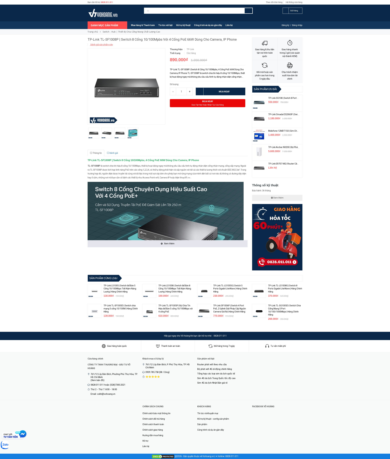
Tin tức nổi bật (165, 25)
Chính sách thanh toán (153, 424)
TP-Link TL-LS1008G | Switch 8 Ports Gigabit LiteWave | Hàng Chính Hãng (285, 288)
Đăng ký (285, 25)
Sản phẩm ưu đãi (265, 89)
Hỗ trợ (145, 441)
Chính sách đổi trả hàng (153, 419)
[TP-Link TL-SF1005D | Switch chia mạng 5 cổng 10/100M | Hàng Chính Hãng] (94, 311)
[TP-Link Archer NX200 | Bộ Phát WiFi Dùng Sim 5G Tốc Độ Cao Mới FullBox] (259, 152)
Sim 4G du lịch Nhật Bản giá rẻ (212, 382)
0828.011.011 (107, 2)
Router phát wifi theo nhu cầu (212, 364)
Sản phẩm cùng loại (103, 278)
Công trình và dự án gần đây (208, 25)
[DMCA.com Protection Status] (163, 456)
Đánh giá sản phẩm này (101, 44)
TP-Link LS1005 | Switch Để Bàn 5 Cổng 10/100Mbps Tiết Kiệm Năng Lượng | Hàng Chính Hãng (120, 288)
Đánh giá (113, 153)
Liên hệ (229, 25)
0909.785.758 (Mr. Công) (157, 372)
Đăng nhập (297, 25)
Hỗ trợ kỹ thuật (183, 25)
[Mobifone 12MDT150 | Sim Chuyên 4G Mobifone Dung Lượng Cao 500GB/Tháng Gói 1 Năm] (259, 135)
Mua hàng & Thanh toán (143, 25)
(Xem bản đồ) (97, 380)
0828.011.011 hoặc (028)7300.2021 (108, 384)
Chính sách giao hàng (152, 430)
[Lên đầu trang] (382, 441)
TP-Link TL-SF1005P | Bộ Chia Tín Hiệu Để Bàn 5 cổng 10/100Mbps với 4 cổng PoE (175, 308)
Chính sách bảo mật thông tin (156, 413)
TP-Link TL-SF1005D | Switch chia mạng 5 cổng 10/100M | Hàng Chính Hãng (121, 308)
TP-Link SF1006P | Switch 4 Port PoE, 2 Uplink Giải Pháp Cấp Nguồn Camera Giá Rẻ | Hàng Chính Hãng (229, 308)
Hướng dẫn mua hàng (152, 435)
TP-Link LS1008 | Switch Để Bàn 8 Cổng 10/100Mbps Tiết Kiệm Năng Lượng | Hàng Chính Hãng (174, 288)
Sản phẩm (202, 424)
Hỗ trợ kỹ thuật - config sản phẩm (213, 419)
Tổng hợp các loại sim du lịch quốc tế (216, 373)
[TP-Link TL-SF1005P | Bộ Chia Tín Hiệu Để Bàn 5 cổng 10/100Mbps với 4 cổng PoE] (149, 311)
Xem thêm (278, 198)
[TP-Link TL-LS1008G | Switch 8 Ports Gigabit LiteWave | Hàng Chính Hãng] (259, 291)
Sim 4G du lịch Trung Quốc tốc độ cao (216, 378)
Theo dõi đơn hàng (274, 2)
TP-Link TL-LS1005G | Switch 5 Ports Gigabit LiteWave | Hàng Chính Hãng (230, 288)
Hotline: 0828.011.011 (228, 456)
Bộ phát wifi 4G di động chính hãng (214, 369)
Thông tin (97, 153)
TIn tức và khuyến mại (207, 413)
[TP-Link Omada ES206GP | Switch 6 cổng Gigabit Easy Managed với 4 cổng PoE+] (259, 119)
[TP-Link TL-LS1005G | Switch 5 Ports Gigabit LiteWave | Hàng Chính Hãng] (204, 291)
